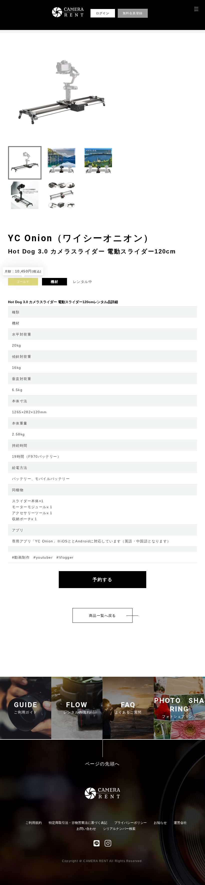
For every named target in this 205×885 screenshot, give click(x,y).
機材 (54, 282)
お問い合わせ (86, 829)
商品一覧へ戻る (102, 616)
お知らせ (160, 823)
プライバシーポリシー (130, 823)
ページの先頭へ (102, 764)
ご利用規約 (34, 823)
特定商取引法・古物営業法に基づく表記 (78, 823)
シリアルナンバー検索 (119, 829)
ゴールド (23, 281)
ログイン (102, 13)
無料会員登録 (132, 13)
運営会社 (180, 823)
